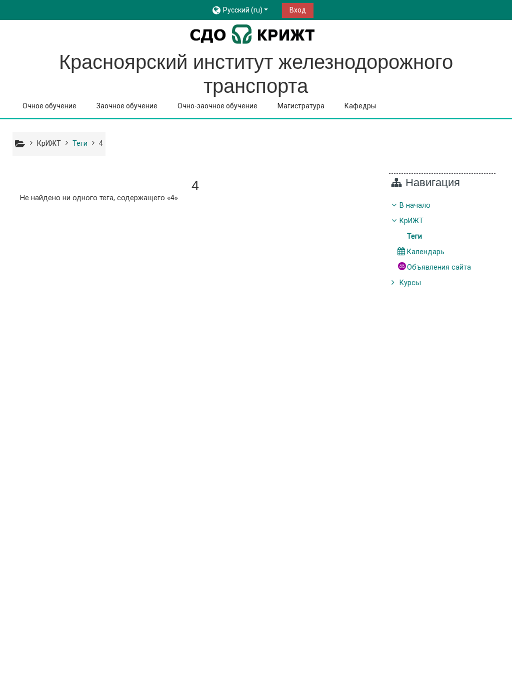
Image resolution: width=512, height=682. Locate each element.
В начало (415, 205)
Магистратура (301, 106)
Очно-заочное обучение (218, 106)
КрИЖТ (49, 143)
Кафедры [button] (360, 106)
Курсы (410, 283)
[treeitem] (442, 244)
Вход (298, 10)
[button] (243, 9)
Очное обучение (49, 106)
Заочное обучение (127, 106)
